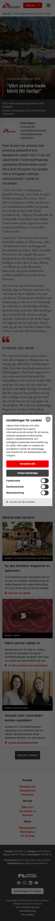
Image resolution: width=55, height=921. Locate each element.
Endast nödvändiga (27, 472)
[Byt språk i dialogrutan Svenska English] (47, 419)
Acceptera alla (27, 463)
